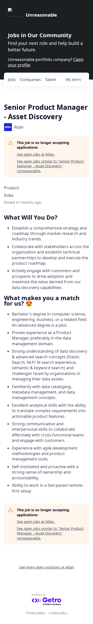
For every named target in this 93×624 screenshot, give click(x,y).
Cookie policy (58, 613)
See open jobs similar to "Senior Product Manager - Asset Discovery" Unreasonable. (50, 166)
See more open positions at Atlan (46, 567)
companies (30, 79)
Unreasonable (41, 15)
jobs (12, 79)
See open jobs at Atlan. (36, 154)
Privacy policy (35, 613)
